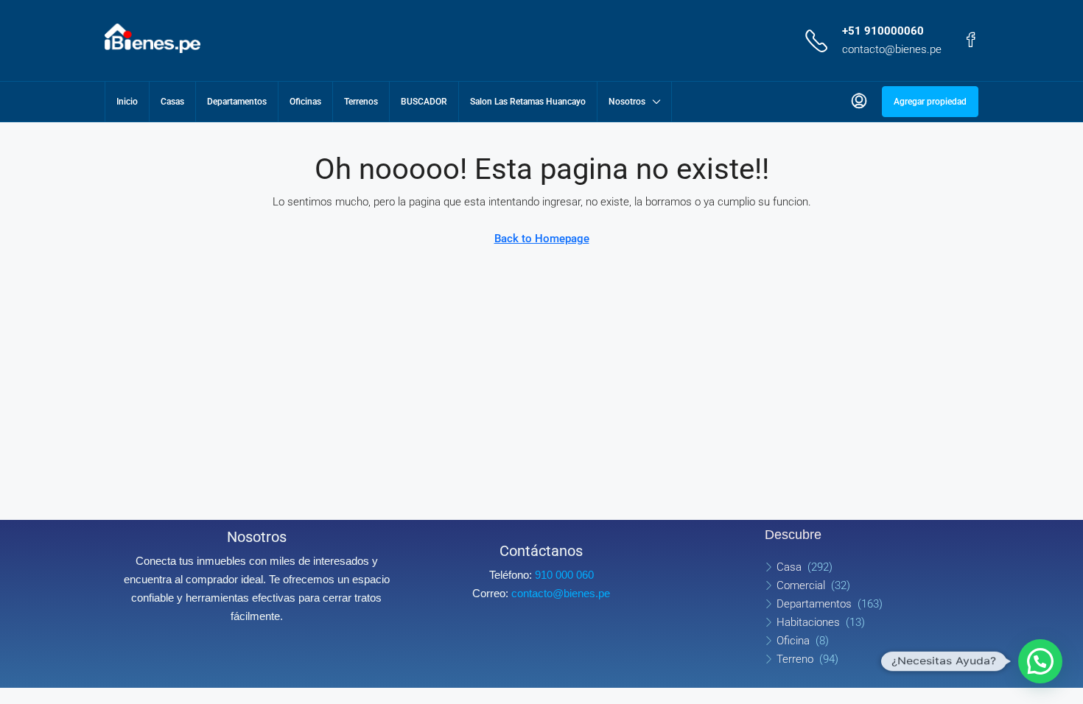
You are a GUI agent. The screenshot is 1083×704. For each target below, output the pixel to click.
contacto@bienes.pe (892, 49)
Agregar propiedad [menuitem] (930, 101)
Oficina (793, 640)
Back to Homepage (541, 238)
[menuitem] (859, 101)
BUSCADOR (424, 101)
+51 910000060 (883, 31)
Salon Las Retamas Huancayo (528, 101)
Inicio (127, 101)
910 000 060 (564, 575)
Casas (172, 101)
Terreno (795, 659)
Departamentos (237, 101)
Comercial (801, 585)
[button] (1040, 661)
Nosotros (627, 101)
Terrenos (361, 101)
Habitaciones (808, 622)
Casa (789, 567)
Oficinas (305, 101)
